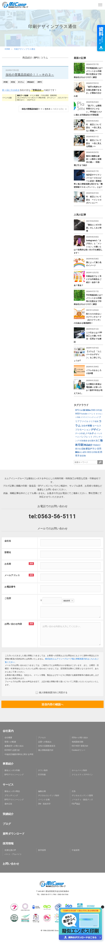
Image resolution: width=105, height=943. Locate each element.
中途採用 (75, 850)
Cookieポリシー (78, 750)
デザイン (96, 429)
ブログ (7, 823)
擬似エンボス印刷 (12, 770)
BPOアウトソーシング (14, 774)
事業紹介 (8, 763)
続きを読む (43, 109)
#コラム (21, 82)
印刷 (81, 444)
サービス (8, 784)
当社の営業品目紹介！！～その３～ (29, 74)
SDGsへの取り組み (80, 737)
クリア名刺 (93, 421)
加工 (98, 440)
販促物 (83, 456)
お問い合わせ (11, 863)
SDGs (88, 410)
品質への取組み (45, 742)
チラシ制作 (43, 770)
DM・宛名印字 (44, 804)
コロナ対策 (86, 425)
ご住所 (8, 598)
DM (81, 410)
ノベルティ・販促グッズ (82, 799)
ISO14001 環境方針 (80, 746)
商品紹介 (27, 57)
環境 (89, 452)
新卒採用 (42, 850)
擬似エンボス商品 (12, 791)
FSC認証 (76, 804)
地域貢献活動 (77, 742)
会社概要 (8, 737)
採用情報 (8, 843)
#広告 (13, 82)
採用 (99, 448)
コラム (44, 57)
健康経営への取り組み (14, 746)
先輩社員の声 (10, 850)
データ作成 (80, 433)
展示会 (78, 449)
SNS (93, 410)
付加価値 (83, 441)
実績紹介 (97, 445)
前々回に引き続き (11, 90)
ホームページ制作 (79, 770)
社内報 (94, 452)
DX (84, 410)
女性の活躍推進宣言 (46, 746)
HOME (7, 49)
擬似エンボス (81, 452)
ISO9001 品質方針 (12, 750)
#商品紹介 (30, 82)
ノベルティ (90, 433)
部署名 (8, 552)
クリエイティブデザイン (82, 774)
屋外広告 (8, 804)
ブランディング (11, 795)
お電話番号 (10, 586)
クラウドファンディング (90, 417)
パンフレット (86, 436)
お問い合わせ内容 (13, 624)
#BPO (40, 82)
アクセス (42, 737)
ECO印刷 (42, 774)
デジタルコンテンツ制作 (48, 795)
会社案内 (91, 441)
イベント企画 (44, 799)
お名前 (8, 563)
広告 (83, 449)
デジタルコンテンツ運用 (82, 795)
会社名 (8, 541)
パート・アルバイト (13, 854)
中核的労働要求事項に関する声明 (19, 754)
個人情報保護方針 (45, 750)
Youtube (84, 414)
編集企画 (42, 791)
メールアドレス (12, 575)
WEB (77, 413)
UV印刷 (99, 410)
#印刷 (6, 82)
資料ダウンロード (14, 833)
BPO (36, 57)
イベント (92, 414)
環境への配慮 (10, 742)
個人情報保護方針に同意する (53, 692)
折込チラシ (91, 448)
